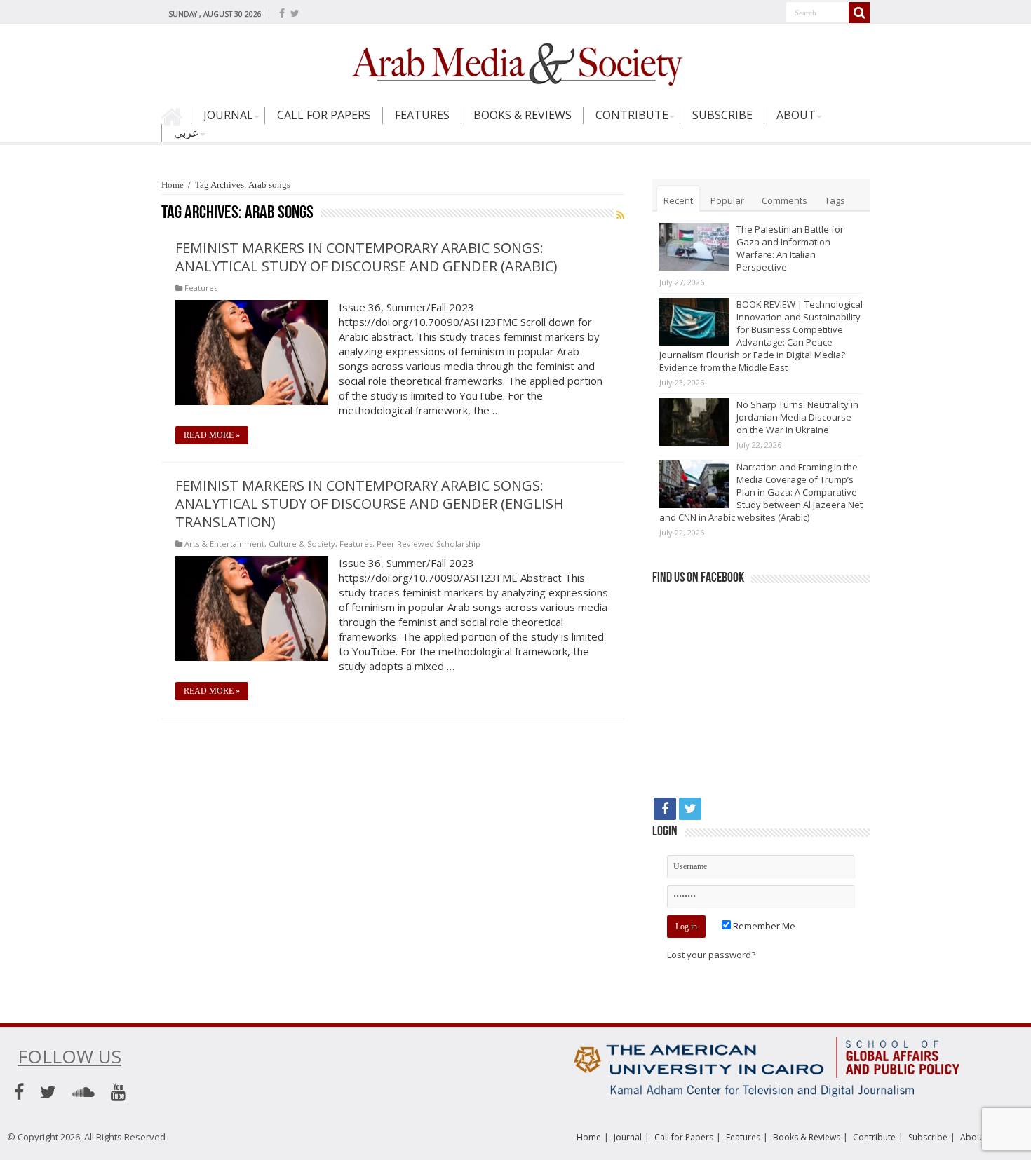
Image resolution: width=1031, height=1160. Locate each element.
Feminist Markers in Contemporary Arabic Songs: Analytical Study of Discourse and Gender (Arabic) (366, 256)
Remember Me (763, 926)
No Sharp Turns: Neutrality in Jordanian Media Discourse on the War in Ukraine (797, 417)
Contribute (631, 115)
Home (176, 121)
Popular (727, 200)
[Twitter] (295, 13)
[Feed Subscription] (620, 214)
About (796, 115)
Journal (228, 115)
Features (422, 115)
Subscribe (722, 115)
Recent (678, 200)
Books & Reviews (522, 115)
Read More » (212, 435)
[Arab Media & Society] (515, 62)
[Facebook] (282, 13)
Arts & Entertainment (224, 543)
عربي (186, 132)
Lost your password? (711, 954)
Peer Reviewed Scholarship (428, 543)
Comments (784, 200)
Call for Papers (324, 115)
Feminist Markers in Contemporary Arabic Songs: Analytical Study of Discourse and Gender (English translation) (369, 503)
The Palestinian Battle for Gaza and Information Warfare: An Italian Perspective (790, 248)
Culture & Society (302, 543)
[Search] (859, 12)
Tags (835, 200)
